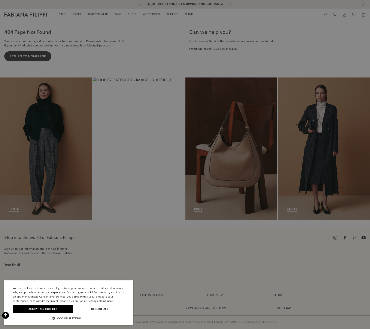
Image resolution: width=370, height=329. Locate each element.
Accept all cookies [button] (42, 309)
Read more (106, 301)
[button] (68, 318)
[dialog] (185, 164)
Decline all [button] (99, 309)
